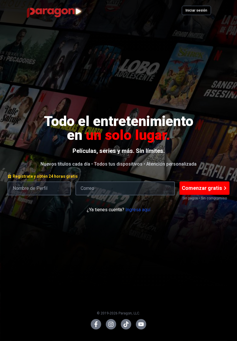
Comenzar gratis (202, 188)
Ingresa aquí (137, 209)
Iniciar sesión (196, 10)
